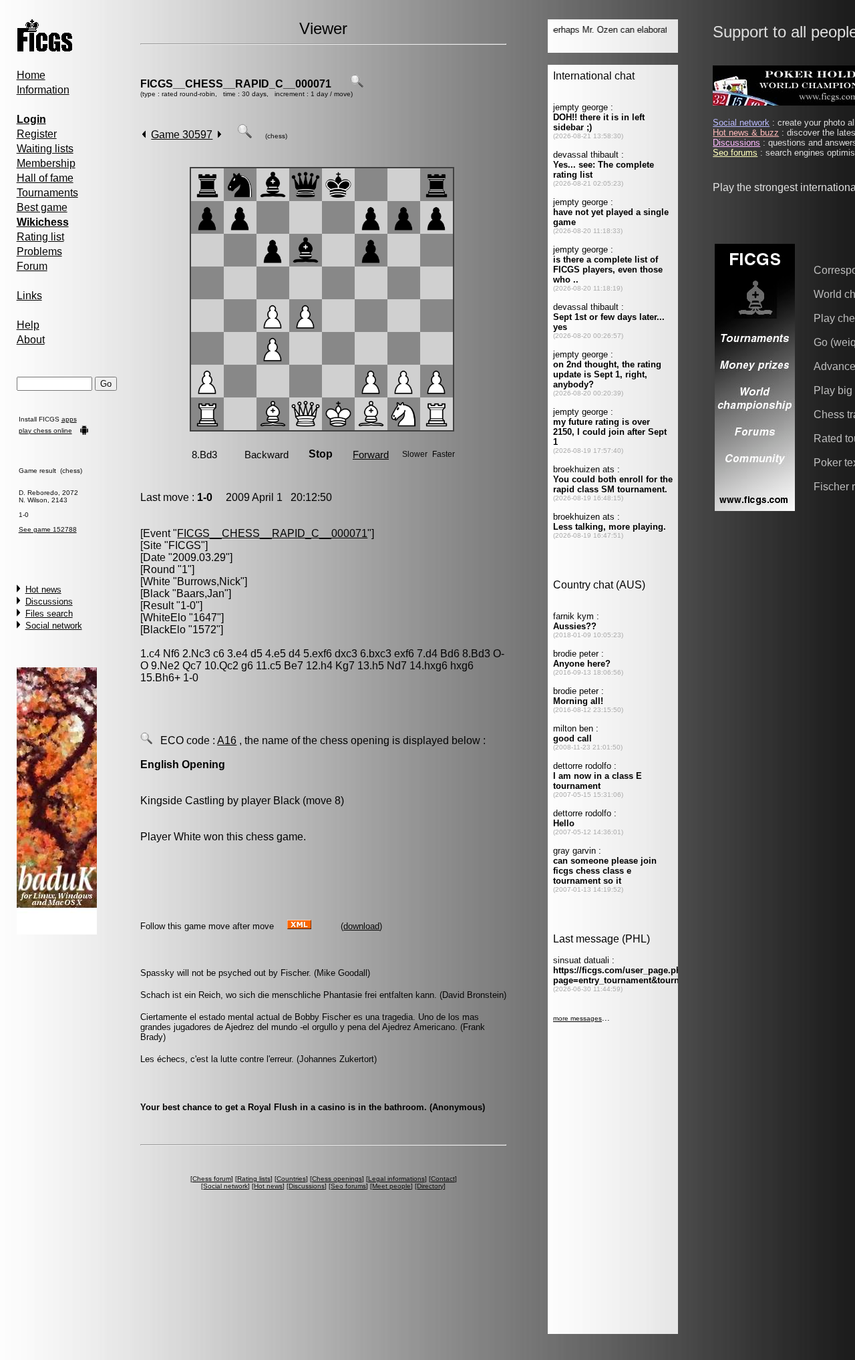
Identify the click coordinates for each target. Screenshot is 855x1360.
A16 (226, 740)
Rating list (40, 236)
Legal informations (396, 1178)
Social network (53, 626)
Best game (42, 207)
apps (69, 419)
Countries (291, 1178)
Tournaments (47, 192)
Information (43, 90)
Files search (49, 614)
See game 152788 (48, 529)
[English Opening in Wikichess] (146, 740)
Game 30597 (181, 134)
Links (29, 295)
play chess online (45, 430)
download (361, 926)
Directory (430, 1186)
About (31, 339)
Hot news (43, 589)
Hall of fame (45, 178)
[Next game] (219, 134)
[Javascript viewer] (244, 134)
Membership (46, 163)
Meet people (391, 1186)
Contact (443, 1178)
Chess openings (337, 1178)
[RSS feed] (299, 925)
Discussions (49, 602)
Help (28, 325)
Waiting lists (45, 148)
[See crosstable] (356, 84)
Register (37, 134)
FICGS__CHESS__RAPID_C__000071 (235, 84)
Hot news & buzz (746, 133)
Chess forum (211, 1178)
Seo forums (348, 1186)
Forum (32, 266)
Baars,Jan (200, 593)
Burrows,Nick (208, 581)
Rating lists (254, 1178)
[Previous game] (144, 134)
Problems (39, 251)
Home (31, 75)
